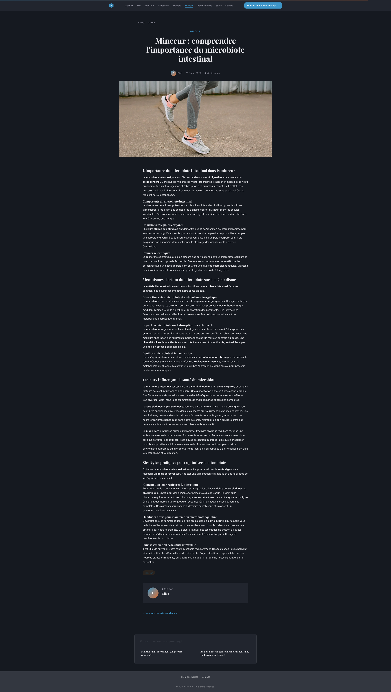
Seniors (229, 5)
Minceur (189, 5)
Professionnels (204, 5)
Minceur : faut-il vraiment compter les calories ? (161, 653)
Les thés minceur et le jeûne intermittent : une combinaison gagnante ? (224, 653)
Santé (219, 5)
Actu (139, 5)
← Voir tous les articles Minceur (160, 613)
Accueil (129, 5)
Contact (206, 677)
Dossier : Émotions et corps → (263, 5)
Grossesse (163, 5)
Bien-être (149, 5)
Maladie (177, 5)
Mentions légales (189, 677)
